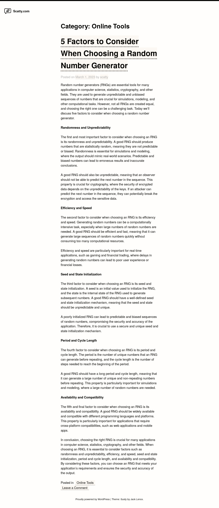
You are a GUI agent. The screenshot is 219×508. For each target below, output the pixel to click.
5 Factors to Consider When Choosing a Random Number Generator (109, 53)
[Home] (7, 13)
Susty (124, 499)
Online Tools (85, 482)
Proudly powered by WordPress (92, 499)
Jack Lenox (137, 499)
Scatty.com (21, 11)
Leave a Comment (75, 487)
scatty (104, 77)
